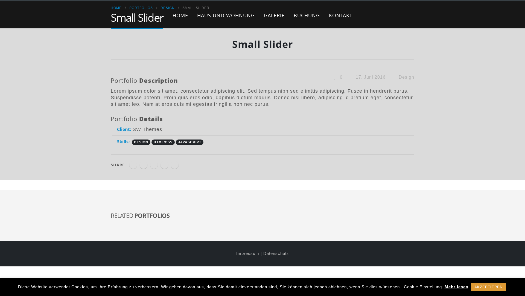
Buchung (307, 15)
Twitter (143, 165)
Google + (164, 165)
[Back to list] (115, 47)
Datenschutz (276, 253)
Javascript (189, 142)
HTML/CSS (163, 142)
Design (406, 77)
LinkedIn (154, 165)
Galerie (274, 15)
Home (180, 15)
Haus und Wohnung (226, 15)
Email (175, 165)
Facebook (133, 165)
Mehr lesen (456, 286)
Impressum (247, 253)
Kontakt (340, 15)
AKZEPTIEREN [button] (488, 287)
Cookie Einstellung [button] (423, 286)
